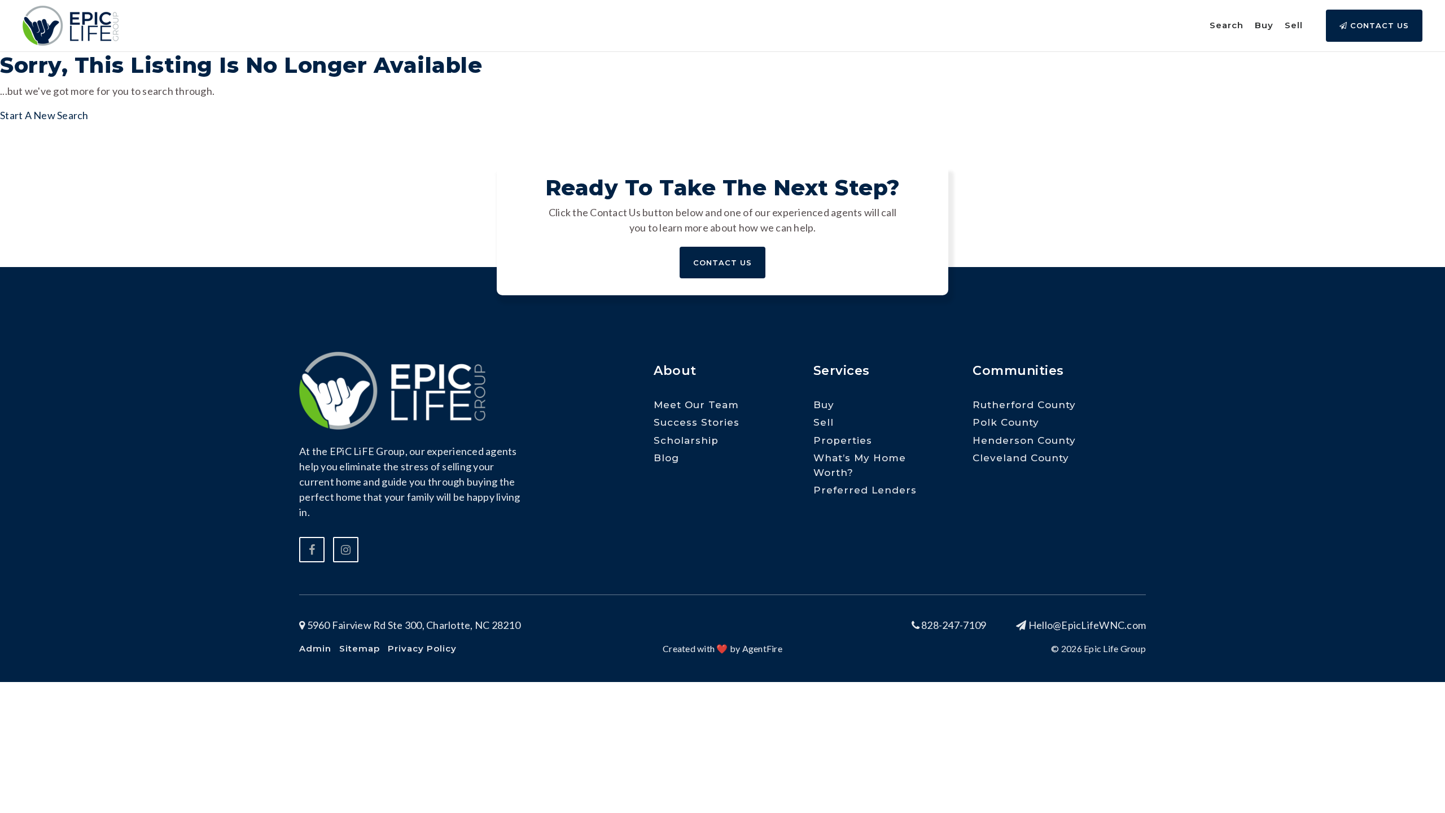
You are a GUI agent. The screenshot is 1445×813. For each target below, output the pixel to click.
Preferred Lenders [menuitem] (865, 490)
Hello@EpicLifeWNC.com (1087, 625)
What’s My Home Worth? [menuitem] (859, 465)
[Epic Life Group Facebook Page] (312, 549)
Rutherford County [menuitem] (1024, 404)
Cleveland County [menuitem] (1021, 458)
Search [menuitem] (1226, 25)
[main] (722, 61)
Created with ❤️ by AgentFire (722, 648)
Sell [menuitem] (1294, 25)
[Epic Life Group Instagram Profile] (345, 549)
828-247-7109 (952, 625)
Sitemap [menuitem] (359, 648)
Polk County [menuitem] (1006, 422)
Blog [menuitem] (666, 458)
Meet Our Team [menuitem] (696, 404)
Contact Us (1378, 25)
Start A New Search (44, 115)
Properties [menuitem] (842, 440)
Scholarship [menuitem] (686, 440)
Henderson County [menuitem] (1024, 440)
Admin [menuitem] (315, 648)
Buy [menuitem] (1264, 25)
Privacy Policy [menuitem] (422, 648)
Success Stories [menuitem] (696, 422)
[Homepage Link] (71, 24)
